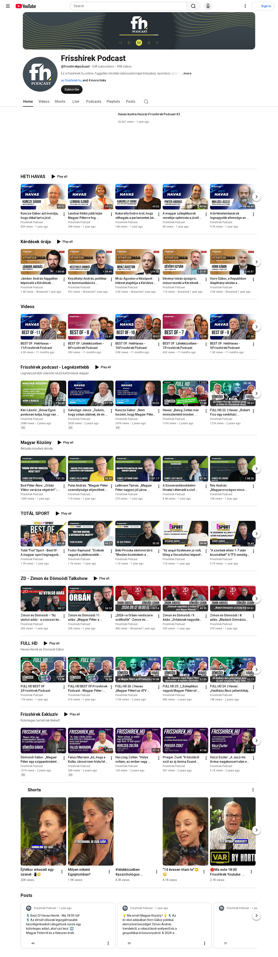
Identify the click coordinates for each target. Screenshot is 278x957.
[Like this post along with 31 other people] (220, 943)
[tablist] (139, 101)
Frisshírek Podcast (32, 222)
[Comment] (99, 943)
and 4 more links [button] (94, 80)
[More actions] (64, 214)
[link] (68, 927)
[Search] (193, 6)
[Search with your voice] (208, 6)
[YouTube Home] (25, 6)
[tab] (28, 101)
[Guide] (7, 6)
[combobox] (129, 6)
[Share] (89, 943)
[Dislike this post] (39, 943)
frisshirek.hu (73, 80)
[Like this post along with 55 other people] (124, 943)
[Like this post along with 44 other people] (27, 943)
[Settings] (245, 6)
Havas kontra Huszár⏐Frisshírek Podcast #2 (149, 114)
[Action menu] (108, 943)
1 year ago (65, 908)
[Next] (256, 197)
